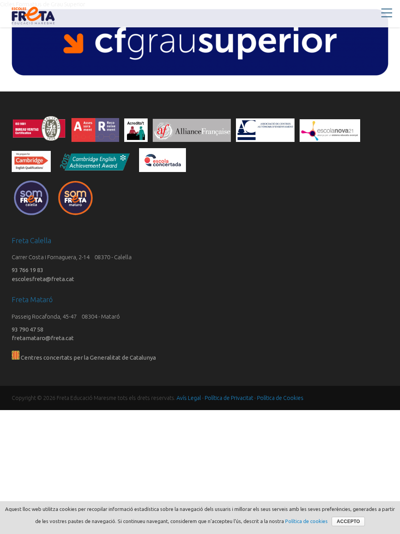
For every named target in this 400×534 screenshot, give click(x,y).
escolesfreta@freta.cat (43, 279)
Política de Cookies (280, 398)
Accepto (348, 521)
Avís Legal (189, 398)
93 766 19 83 (27, 270)
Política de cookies (306, 521)
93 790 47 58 (27, 329)
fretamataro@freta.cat (43, 338)
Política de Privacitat (229, 398)
